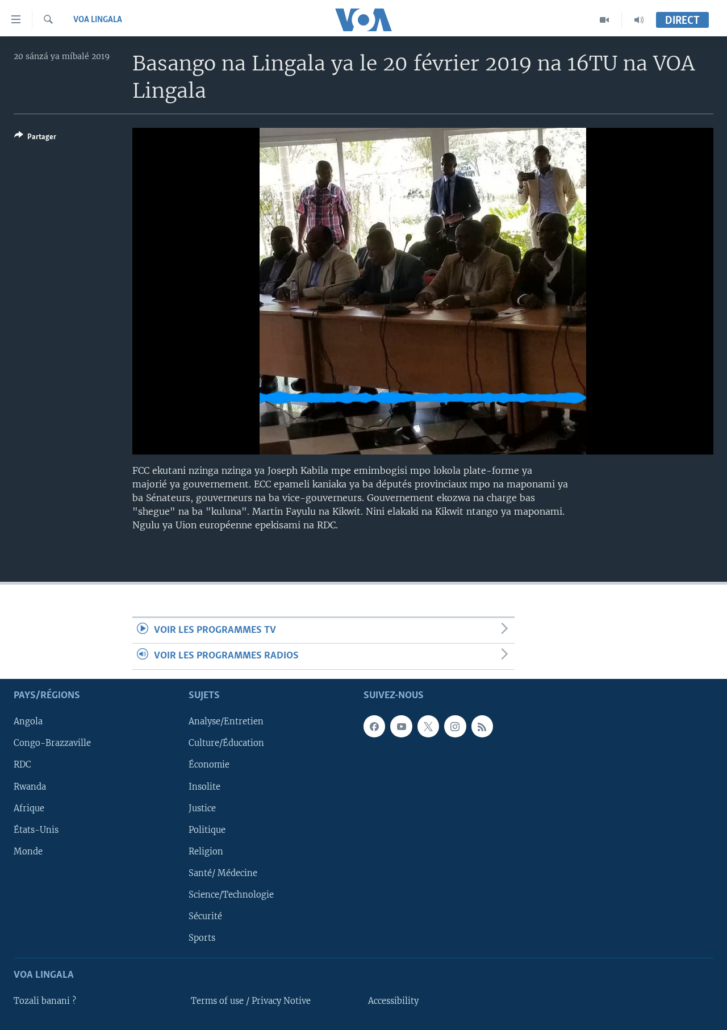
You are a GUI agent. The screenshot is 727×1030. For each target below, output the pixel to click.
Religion (206, 851)
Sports (202, 938)
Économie (209, 765)
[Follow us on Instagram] (455, 726)
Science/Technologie (231, 895)
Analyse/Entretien (226, 721)
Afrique (29, 808)
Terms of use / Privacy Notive (251, 1001)
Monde (28, 851)
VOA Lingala (97, 19)
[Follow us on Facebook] (374, 726)
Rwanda (30, 786)
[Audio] (639, 19)
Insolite (204, 786)
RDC (22, 765)
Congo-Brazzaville (52, 743)
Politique (207, 829)
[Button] (35, 138)
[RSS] (482, 726)
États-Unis (36, 829)
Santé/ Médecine (223, 873)
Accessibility (393, 1001)
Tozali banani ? (45, 1001)
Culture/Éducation (226, 743)
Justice (202, 808)
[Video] (604, 19)
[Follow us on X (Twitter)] (428, 726)
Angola (28, 721)
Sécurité (205, 916)
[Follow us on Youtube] (401, 726)
